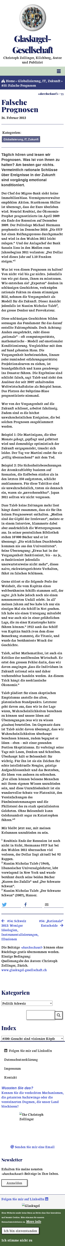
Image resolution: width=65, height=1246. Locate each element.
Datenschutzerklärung (21, 1059)
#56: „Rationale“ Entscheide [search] (51, 923)
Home (10, 80)
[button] (11, 905)
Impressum (12, 1068)
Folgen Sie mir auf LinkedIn (30, 1050)
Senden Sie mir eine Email (34, 1147)
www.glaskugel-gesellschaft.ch (24, 970)
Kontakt (10, 1077)
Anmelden (14, 1183)
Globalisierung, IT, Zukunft (39, 80)
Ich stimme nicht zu (17, 1240)
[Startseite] (32, 17)
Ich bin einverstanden (20, 1230)
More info (33, 1221)
